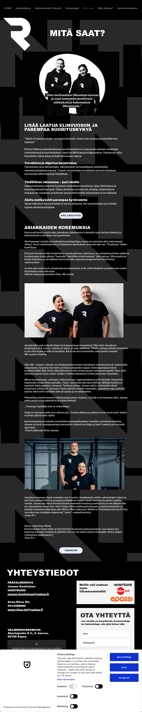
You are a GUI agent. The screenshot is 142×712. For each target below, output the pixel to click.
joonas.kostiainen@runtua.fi (28, 594)
